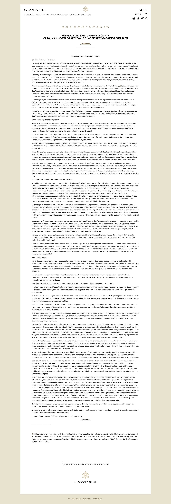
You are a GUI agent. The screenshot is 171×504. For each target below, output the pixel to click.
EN (71, 27)
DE (67, 27)
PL (90, 27)
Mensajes (37, 15)
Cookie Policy (87, 498)
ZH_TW (106, 27)
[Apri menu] (145, 10)
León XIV (28, 15)
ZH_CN (99, 27)
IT (86, 27)
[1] (120, 86)
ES (75, 27)
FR (79, 27)
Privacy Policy (97, 498)
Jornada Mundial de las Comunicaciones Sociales (66, 15)
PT (94, 27)
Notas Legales (76, 498)
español (139, 14)
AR (63, 27)
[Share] (146, 18)
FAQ (69, 498)
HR (83, 27)
